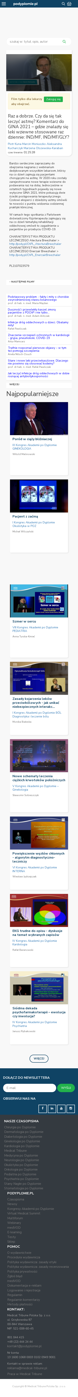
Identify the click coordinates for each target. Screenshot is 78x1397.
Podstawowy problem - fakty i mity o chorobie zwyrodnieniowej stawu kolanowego (38, 298)
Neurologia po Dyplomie (21, 1160)
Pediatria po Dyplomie (20, 1174)
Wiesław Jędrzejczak (24, 876)
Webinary (14, 1223)
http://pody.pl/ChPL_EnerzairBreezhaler (35, 255)
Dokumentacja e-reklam (24, 1285)
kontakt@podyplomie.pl (24, 1346)
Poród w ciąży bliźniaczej (32, 439)
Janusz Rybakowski (23, 1031)
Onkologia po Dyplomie (21, 1169)
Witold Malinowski (23, 454)
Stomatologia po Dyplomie (23, 1188)
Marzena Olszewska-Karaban (43, 148)
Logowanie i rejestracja (23, 1290)
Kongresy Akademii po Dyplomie (30, 1209)
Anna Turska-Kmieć (23, 636)
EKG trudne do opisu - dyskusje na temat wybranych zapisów (37, 933)
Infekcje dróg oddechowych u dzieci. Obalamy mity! (38, 323)
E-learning (14, 1232)
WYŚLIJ (66, 1088)
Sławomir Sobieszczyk (25, 795)
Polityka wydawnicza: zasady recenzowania (38, 1267)
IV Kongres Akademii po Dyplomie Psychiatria (34, 1024)
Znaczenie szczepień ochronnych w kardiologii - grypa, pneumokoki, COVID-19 (38, 336)
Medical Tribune (15, 1151)
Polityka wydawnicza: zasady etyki (31, 1262)
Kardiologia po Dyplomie (22, 1146)
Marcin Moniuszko (34, 144)
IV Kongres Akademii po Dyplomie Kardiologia (34, 943)
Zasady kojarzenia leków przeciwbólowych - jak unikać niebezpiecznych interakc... (35, 703)
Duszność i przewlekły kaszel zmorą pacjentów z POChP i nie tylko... (32, 311)
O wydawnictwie (19, 1253)
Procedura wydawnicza (23, 1257)
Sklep (11, 1242)
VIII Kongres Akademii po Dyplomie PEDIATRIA (35, 629)
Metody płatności (19, 1304)
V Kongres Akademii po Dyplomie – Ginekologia (35, 788)
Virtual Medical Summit (23, 1213)
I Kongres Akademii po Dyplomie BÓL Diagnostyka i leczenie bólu (36, 714)
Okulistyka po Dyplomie (21, 1165)
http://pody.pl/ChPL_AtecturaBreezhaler (35, 244)
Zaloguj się (53, 99)
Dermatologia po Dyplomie (23, 1132)
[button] (39, 72)
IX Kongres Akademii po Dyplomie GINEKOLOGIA (34, 447)
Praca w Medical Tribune (24, 1374)
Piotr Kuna (15, 144)
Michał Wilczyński (22, 531)
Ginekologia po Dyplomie (22, 1141)
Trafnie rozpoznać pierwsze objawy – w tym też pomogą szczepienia (37, 349)
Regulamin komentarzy (23, 1300)
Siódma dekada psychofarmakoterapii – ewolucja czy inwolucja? (39, 1012)
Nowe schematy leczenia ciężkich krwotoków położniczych (38, 778)
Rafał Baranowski (22, 950)
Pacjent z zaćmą (25, 516)
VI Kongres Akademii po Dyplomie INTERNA (34, 869)
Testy (11, 1237)
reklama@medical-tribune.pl (27, 1368)
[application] (39, 72)
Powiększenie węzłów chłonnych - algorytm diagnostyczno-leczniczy (38, 857)
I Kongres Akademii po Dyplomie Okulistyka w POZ (33, 524)
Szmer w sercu (24, 621)
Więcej (14, 384)
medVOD (14, 1228)
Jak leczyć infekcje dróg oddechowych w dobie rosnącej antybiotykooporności (38, 374)
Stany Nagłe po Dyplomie (22, 1184)
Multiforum (15, 1218)
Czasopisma (15, 1199)
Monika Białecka (21, 721)
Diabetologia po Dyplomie (23, 1137)
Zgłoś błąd (14, 1276)
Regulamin (14, 1295)
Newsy (12, 1204)
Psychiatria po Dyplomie (21, 1179)
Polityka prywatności (22, 1271)
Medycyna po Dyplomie (21, 1155)
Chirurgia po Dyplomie (20, 1127)
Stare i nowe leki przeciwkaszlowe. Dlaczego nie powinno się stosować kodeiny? (38, 362)
